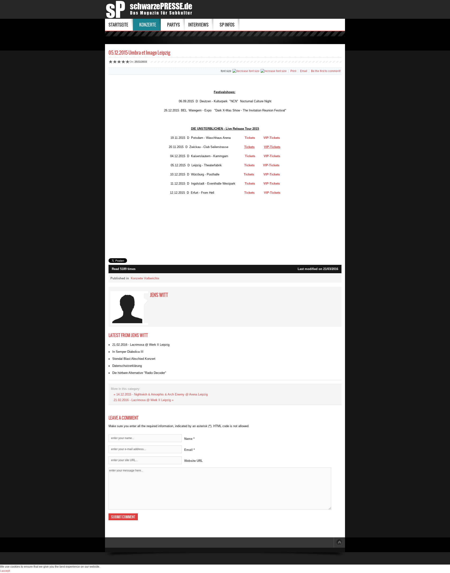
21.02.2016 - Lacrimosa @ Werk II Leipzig (140, 344)
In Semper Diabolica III (127, 351)
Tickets (250, 138)
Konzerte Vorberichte (145, 278)
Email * (189, 450)
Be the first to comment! (326, 71)
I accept (5, 571)
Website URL (193, 461)
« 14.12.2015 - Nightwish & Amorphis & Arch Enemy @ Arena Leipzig (161, 394)
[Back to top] (339, 542)
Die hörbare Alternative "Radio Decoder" (139, 373)
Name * (189, 438)
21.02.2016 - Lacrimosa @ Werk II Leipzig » (143, 400)
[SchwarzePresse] (150, 9)
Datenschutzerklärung (127, 366)
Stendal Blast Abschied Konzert (133, 358)
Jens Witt (159, 295)
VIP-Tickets (271, 138)
